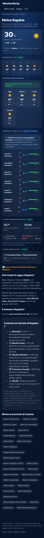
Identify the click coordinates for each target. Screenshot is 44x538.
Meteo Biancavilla (25, 436)
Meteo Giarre (33, 469)
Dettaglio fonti (19, 405)
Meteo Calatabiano (24, 441)
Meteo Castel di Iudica (12, 458)
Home (16, 532)
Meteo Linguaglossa (30, 480)
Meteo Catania (32, 463)
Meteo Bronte (8, 441)
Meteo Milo (34, 502)
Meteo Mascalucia (24, 491)
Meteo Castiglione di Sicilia (13, 463)
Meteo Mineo (8, 508)
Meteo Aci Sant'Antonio (28, 425)
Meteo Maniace (23, 485)
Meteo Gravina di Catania (31, 474)
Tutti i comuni (7, 532)
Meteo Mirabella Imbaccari (26, 508)
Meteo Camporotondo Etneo (14, 452)
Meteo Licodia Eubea (11, 480)
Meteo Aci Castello (30, 419)
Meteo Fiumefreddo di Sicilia (14, 469)
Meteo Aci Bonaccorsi (11, 419)
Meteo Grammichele (11, 474)
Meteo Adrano (23, 430)
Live (26, 9)
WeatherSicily (11, 3)
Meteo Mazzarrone (10, 497)
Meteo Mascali (9, 491)
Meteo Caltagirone (10, 447)
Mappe (19, 9)
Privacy (22, 532)
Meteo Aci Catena (10, 425)
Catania (15, 14)
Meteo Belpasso (9, 436)
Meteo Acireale (9, 430)
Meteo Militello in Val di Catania (15, 502)
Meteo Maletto (9, 485)
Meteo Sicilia (9, 9)
